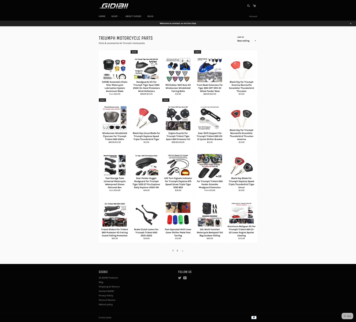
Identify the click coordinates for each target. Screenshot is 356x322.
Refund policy (106, 304)
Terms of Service (107, 300)
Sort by (240, 37)
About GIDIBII (133, 16)
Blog (150, 16)
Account (253, 16)
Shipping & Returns (109, 286)
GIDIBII (108, 318)
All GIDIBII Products (108, 277)
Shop (114, 16)
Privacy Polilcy (106, 295)
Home (102, 16)
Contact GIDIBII (106, 291)
